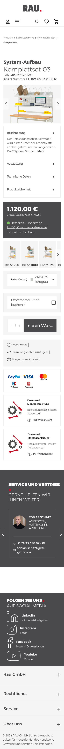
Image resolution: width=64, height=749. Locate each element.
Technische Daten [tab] (19, 176)
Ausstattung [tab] (15, 163)
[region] (32, 104)
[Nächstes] (58, 104)
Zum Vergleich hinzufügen (29, 352)
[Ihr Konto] (8, 21)
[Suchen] (37, 21)
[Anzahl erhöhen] (19, 325)
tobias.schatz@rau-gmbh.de (32, 550)
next (58, 254)
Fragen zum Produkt (25, 359)
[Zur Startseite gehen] (32, 8)
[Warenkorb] (56, 21)
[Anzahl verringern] (11, 325)
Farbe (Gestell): (18, 279)
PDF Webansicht (42, 419)
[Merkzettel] (46, 21)
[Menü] (17, 21)
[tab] (31, 142)
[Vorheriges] (6, 104)
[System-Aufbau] (32, 104)
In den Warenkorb (41, 325)
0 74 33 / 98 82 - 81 (31, 543)
